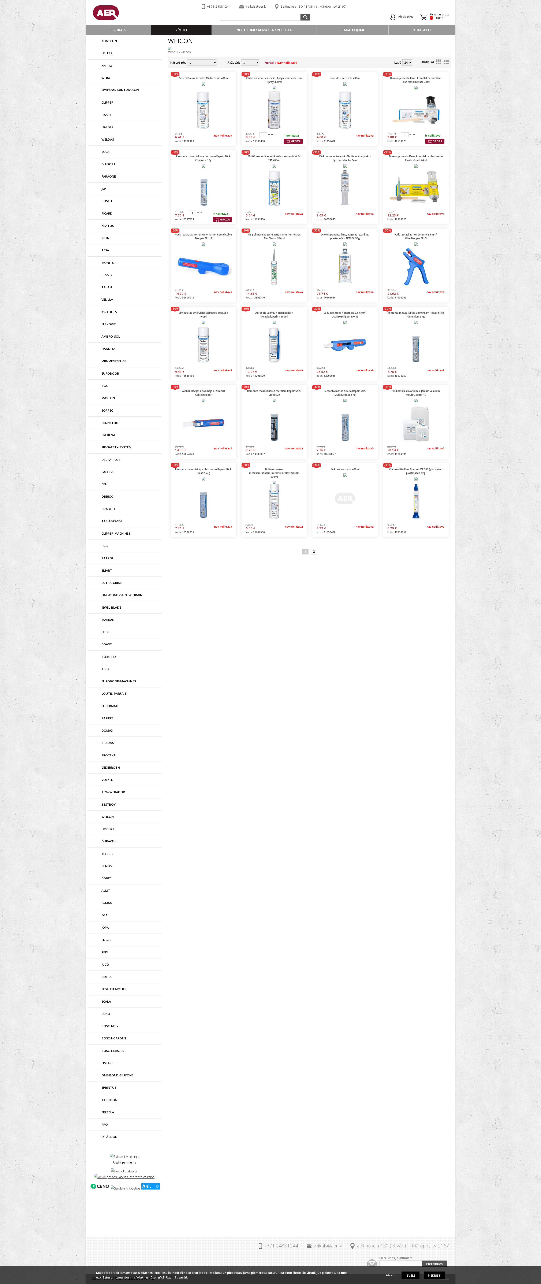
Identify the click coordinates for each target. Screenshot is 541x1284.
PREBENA (108, 435)
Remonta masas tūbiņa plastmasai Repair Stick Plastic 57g (203, 471)
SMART (106, 570)
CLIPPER (107, 102)
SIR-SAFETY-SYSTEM (116, 447)
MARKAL (107, 619)
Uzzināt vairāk (177, 1277)
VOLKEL (107, 780)
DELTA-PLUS (110, 459)
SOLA (105, 151)
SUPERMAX (109, 706)
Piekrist (434, 1275)
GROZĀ (296, 141)
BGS (104, 385)
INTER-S (107, 853)
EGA (104, 915)
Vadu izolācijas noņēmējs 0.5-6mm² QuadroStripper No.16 (345, 314)
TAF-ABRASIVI (111, 521)
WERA (105, 78)
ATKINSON (109, 1100)
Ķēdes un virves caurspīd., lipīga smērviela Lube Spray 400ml (274, 80)
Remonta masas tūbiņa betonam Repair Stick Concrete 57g (203, 158)
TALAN (106, 287)
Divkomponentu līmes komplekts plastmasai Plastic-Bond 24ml (416, 158)
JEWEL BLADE (111, 607)
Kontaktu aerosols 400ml (345, 78)
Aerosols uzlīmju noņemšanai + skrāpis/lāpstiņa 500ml (274, 314)
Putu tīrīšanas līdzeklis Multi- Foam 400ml (203, 78)
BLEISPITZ (108, 656)
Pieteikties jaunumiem (396, 1258)
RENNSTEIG (109, 422)
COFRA (106, 977)
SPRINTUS (108, 1087)
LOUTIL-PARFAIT (114, 693)
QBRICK (107, 496)
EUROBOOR (110, 373)
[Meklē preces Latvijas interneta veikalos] (124, 1177)
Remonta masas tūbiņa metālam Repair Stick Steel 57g (274, 393)
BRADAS (107, 743)
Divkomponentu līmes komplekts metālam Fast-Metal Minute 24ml (415, 80)
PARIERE (107, 718)
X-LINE (106, 238)
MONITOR (108, 262)
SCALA (106, 1001)
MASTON (108, 398)
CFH (104, 484)
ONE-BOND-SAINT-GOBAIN (121, 595)
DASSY (106, 115)
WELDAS (107, 139)
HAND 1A (108, 348)
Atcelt (390, 1275)
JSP (103, 188)
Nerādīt (281, 62)
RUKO (105, 1014)
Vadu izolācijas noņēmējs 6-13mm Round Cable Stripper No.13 (203, 236)
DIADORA (108, 164)
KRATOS (107, 225)
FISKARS (107, 1063)
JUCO (105, 964)
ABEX (105, 669)
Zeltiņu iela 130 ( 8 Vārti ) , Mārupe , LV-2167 (313, 6)
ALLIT (105, 890)
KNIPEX (106, 65)
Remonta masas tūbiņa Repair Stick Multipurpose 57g (345, 393)
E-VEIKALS (118, 30)
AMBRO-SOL (110, 336)
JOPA (105, 927)
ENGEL (106, 940)
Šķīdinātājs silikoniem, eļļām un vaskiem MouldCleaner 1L (416, 393)
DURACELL (109, 841)
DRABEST (108, 509)
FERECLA (107, 1112)
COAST (106, 644)
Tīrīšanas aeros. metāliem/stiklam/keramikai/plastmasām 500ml (274, 473)
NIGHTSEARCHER (114, 989)
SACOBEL (108, 472)
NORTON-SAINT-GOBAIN (120, 90)
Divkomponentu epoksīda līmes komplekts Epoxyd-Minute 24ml (345, 158)
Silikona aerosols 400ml (345, 469)
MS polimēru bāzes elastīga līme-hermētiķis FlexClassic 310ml (274, 236)
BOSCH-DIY (109, 1026)
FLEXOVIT (108, 324)
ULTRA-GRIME (111, 582)
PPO (104, 1124)
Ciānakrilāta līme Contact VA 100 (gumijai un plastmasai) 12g (415, 471)
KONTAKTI (422, 30)
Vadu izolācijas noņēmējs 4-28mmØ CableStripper (203, 393)
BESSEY (106, 275)
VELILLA (107, 299)
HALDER (107, 127)
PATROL (107, 558)
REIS (104, 952)
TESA (105, 250)
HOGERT (107, 829)
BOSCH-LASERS (112, 1051)
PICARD (106, 213)
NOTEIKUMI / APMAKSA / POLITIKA (264, 30)
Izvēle (410, 1275)
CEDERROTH (110, 767)
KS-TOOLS (109, 312)
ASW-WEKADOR (113, 792)
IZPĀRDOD (109, 1137)
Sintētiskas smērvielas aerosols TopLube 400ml (203, 314)
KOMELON (109, 41)
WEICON (107, 816)
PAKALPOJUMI (353, 30)
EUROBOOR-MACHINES (118, 681)
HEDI (105, 632)
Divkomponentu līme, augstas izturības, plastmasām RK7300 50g (345, 236)
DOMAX (107, 730)
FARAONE (108, 176)
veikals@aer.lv (256, 6)
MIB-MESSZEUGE (113, 361)
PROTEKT (108, 755)
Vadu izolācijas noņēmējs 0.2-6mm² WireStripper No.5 (415, 236)
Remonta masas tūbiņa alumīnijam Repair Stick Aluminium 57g (416, 314)
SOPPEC (107, 410)
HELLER (106, 53)
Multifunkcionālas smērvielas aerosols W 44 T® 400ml (274, 158)
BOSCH (106, 201)
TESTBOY (108, 804)
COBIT (106, 878)
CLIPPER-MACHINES (115, 533)
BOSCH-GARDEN (113, 1038)
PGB (104, 545)
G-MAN (106, 903)
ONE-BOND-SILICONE (117, 1075)
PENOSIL (107, 866)
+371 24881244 (219, 6)
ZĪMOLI (181, 30)
